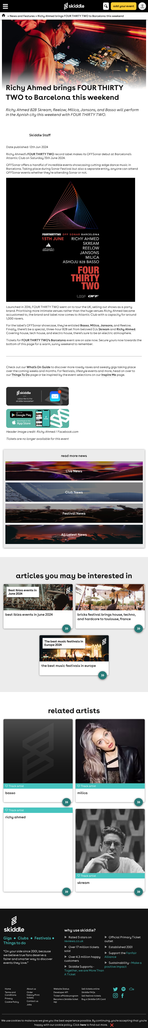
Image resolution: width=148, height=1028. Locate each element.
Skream (103, 329)
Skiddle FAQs (88, 992)
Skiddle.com (74, 6)
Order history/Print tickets (33, 995)
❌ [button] (112, 1025)
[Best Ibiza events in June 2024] (38, 597)
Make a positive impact (123, 965)
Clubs (23, 938)
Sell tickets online (90, 988)
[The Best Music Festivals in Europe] (74, 648)
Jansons (106, 325)
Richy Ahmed (126, 329)
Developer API (61, 992)
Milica (94, 325)
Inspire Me (108, 375)
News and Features (22, 16)
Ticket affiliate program (66, 995)
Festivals (42, 938)
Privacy (9, 998)
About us (31, 988)
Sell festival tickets (91, 995)
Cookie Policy (12, 1002)
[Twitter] (115, 990)
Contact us (32, 1001)
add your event (123, 6)
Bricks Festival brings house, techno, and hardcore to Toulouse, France (106, 616)
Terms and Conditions (10, 993)
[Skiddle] (14, 924)
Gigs (7, 938)
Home (8, 988)
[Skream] (110, 843)
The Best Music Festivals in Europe (68, 665)
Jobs (29, 1004)
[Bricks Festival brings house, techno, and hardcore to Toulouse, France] (110, 597)
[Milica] (110, 753)
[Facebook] (122, 997)
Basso (84, 325)
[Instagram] (115, 997)
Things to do (14, 943)
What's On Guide (38, 367)
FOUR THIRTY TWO (40, 154)
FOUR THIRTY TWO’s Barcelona (44, 340)
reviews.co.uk (73, 941)
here (83, 1024)
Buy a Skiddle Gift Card (94, 999)
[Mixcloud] (131, 990)
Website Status (61, 988)
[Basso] (38, 753)
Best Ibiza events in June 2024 (29, 614)
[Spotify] (123, 990)
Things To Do (21, 375)
